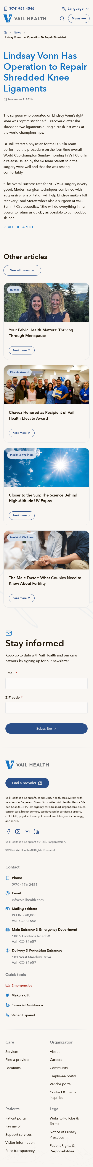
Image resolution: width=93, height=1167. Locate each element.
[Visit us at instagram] (18, 832)
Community (59, 1068)
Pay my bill (13, 1126)
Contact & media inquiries (63, 1095)
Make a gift (20, 995)
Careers (56, 1059)
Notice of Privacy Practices (63, 1135)
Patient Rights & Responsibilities (62, 1148)
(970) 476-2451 (25, 884)
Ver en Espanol (23, 1015)
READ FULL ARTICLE (19, 227)
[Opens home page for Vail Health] (24, 18)
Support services (18, 1134)
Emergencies (21, 985)
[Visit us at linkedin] (36, 832)
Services (11, 1051)
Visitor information (20, 1142)
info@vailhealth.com (28, 900)
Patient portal (16, 1118)
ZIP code (13, 697)
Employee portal (63, 1076)
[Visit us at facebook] (8, 832)
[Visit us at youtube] (27, 832)
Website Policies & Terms (64, 1121)
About (54, 1051)
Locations (13, 1068)
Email (11, 673)
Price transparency (20, 1150)
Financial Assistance (27, 1005)
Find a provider (17, 1059)
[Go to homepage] (5, 32)
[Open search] (62, 18)
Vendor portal (61, 1084)
